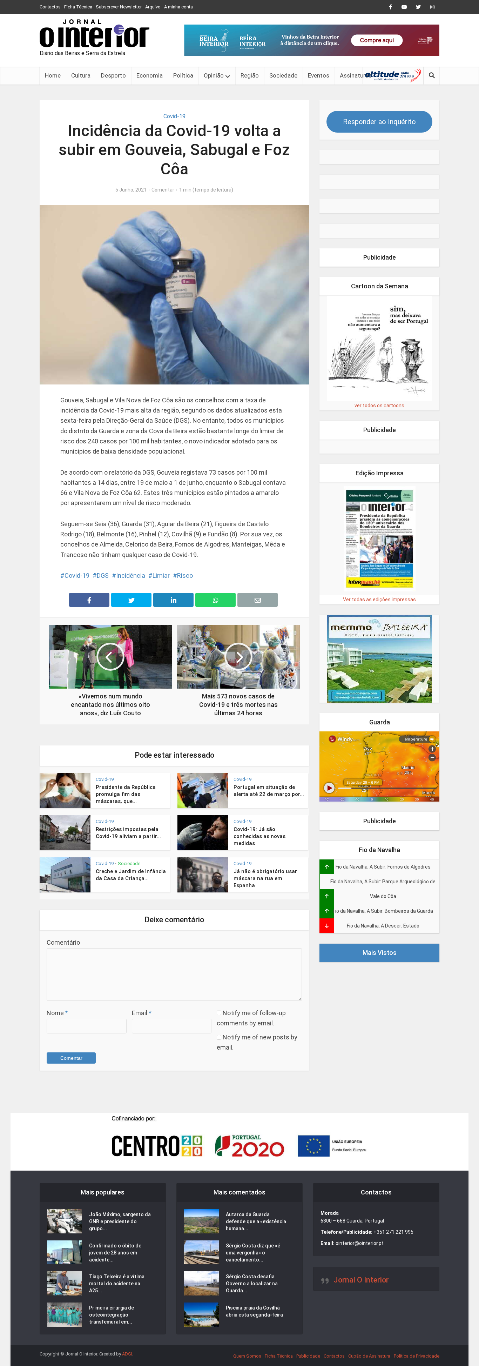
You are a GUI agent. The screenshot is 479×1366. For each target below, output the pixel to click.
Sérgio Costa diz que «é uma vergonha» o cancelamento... (253, 1253)
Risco (185, 575)
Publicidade (308, 1356)
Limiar (161, 575)
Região (250, 75)
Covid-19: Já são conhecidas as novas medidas (259, 836)
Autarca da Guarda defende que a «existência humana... (256, 1221)
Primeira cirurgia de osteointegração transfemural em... (111, 1315)
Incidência (130, 575)
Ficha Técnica (78, 6)
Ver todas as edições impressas (379, 599)
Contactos (50, 6)
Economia (149, 75)
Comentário (63, 942)
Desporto (113, 75)
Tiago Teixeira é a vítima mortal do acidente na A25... (116, 1283)
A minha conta (178, 6)
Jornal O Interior (361, 1279)
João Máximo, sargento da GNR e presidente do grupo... (120, 1221)
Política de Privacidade (416, 1356)
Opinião (214, 75)
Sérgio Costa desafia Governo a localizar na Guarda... (252, 1283)
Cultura (80, 75)
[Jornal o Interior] (94, 33)
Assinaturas (356, 75)
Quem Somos (247, 1356)
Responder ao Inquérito (379, 122)
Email (141, 1013)
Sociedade (283, 75)
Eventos (318, 75)
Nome (57, 1013)
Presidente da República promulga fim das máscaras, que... (126, 794)
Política (183, 75)
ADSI (127, 1354)
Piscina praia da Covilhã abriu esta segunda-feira (254, 1311)
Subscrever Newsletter (119, 6)
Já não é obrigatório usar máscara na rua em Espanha (265, 878)
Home (53, 75)
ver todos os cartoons (379, 405)
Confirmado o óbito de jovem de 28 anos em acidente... (115, 1253)
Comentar (162, 190)
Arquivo (153, 6)
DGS (103, 575)
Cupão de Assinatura (369, 1356)
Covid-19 (174, 116)
